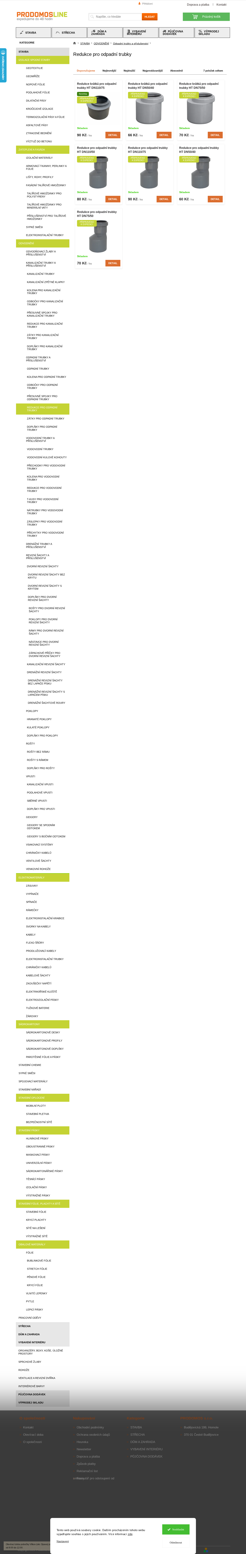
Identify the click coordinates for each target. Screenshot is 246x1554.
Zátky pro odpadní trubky (45, 418)
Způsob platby (86, 1464)
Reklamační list (87, 1471)
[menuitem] (33, 32)
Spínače (31, 901)
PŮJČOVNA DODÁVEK (32, 1394)
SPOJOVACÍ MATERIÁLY (33, 1081)
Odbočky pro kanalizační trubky (45, 303)
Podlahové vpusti (39, 792)
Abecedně (176, 70)
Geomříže (33, 76)
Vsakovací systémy (39, 844)
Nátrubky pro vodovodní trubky (45, 512)
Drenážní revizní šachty (44, 672)
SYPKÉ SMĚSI (27, 1073)
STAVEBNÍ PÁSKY (29, 1130)
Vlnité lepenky (36, 1293)
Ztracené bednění (39, 133)
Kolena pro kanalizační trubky (43, 292)
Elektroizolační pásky (42, 999)
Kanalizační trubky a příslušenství (41, 264)
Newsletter (84, 1449)
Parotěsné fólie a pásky (43, 1057)
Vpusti (30, 776)
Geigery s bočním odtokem (46, 836)
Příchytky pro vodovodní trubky (45, 534)
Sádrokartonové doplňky (45, 1048)
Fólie (30, 1252)
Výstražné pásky (38, 1195)
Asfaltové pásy (37, 125)
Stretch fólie (37, 1268)
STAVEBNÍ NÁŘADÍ (30, 1089)
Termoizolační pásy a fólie (45, 117)
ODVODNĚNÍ (26, 243)
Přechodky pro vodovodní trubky (46, 467)
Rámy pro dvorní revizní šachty (46, 632)
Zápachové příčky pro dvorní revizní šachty (44, 655)
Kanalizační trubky (40, 273)
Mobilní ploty (36, 1105)
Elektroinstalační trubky (45, 235)
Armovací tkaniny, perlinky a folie (46, 168)
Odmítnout (176, 1542)
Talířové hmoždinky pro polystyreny (44, 195)
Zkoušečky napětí (38, 983)
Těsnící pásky (35, 1179)
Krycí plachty (36, 1219)
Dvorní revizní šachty (42, 566)
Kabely (31, 934)
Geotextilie (34, 68)
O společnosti (32, 1442)
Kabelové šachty (38, 975)
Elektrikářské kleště (41, 991)
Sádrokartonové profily (44, 1040)
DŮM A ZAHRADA (29, 1334)
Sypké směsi (34, 227)
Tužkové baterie (37, 1008)
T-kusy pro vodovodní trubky (42, 501)
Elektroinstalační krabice (45, 918)
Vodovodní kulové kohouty (47, 457)
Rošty (30, 743)
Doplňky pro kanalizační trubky (44, 348)
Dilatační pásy (36, 100)
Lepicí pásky (34, 1309)
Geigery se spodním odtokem (41, 827)
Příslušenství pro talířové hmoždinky (46, 217)
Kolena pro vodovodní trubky (43, 478)
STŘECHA (24, 1326)
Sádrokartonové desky (43, 1032)
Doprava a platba (198, 4)
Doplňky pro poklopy (42, 735)
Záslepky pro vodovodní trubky (44, 523)
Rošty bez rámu (38, 751)
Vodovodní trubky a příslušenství (40, 440)
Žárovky (32, 1016)
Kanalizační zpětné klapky (46, 282)
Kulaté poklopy (38, 727)
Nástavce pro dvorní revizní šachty (44, 643)
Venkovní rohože (38, 869)
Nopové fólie (35, 84)
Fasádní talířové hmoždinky (46, 185)
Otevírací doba (33, 1434)
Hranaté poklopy (39, 719)
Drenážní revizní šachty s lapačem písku (46, 693)
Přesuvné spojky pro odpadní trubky (42, 398)
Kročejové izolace (39, 108)
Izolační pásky (36, 1187)
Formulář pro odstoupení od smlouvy (93, 1478)
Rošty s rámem (37, 760)
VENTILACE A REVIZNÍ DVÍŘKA (36, 1378)
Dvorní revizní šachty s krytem (45, 587)
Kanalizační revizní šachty (46, 664)
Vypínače (32, 893)
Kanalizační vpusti (40, 784)
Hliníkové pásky (37, 1138)
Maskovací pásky (38, 1154)
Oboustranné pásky (40, 1146)
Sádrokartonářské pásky (44, 1171)
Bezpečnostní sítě (39, 1122)
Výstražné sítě (37, 1236)
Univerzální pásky (39, 1162)
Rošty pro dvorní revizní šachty (47, 610)
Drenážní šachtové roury (46, 702)
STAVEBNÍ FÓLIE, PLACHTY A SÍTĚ (39, 1203)
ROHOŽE (23, 1370)
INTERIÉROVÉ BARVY (31, 1386)
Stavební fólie (36, 1211)
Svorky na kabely (38, 926)
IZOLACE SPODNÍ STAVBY (34, 59)
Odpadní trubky (38, 368)
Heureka (82, 1442)
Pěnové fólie (36, 1277)
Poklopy (32, 711)
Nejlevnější (109, 70)
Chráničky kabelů (38, 852)
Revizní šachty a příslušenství (37, 557)
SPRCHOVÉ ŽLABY (29, 1361)
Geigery (32, 817)
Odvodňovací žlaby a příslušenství (41, 253)
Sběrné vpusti (37, 800)
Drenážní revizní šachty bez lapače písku (45, 682)
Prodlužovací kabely (41, 950)
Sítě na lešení (35, 1228)
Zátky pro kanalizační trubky (43, 337)
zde (130, 1534)
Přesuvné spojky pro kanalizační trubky (42, 314)
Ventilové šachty (38, 860)
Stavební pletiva (37, 1113)
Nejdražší (129, 70)
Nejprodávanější (153, 70)
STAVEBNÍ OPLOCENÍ (31, 1097)
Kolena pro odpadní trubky (46, 376)
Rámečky (32, 910)
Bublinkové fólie (39, 1260)
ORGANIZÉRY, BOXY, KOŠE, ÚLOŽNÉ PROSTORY (40, 1352)
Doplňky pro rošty (41, 768)
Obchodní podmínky (90, 1427)
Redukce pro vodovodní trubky (44, 489)
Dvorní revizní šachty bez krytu (46, 576)
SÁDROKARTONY (29, 1024)
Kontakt (221, 4)
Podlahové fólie (38, 92)
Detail (112, 135)
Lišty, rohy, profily (39, 177)
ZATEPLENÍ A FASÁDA (32, 149)
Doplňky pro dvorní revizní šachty (42, 598)
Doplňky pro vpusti (41, 808)
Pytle (30, 1301)
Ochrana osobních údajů (93, 1434)
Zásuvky (32, 885)
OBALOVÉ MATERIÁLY (32, 1244)
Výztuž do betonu (39, 141)
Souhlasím (178, 1529)
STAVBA (24, 51)
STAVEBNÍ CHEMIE (30, 1065)
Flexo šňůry (35, 942)
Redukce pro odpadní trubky (42, 409)
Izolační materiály (39, 157)
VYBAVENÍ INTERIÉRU (31, 1342)
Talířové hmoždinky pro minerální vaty (44, 206)
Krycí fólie (35, 1285)
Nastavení (63, 1541)
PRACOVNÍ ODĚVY (30, 1317)
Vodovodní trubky (40, 449)
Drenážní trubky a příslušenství (39, 546)
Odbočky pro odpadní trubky (42, 386)
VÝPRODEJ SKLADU (30, 1402)
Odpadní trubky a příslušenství (38, 359)
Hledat (150, 16)
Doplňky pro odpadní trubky (42, 428)
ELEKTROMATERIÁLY (31, 877)
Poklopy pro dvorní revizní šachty (43, 621)
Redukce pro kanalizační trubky (45, 325)
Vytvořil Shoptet (220, 1549)
